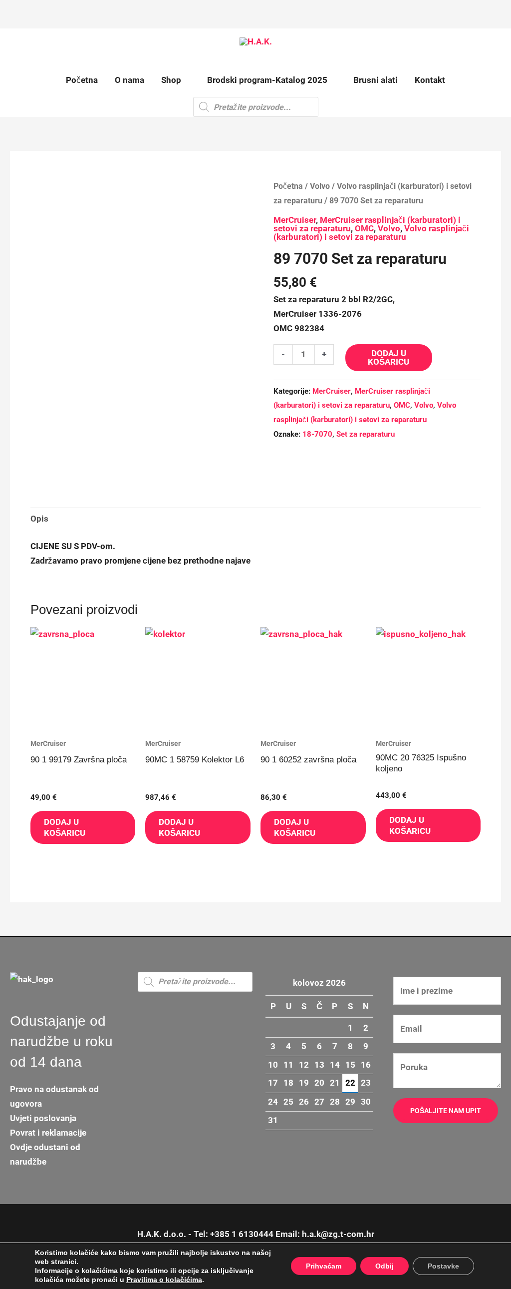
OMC (364, 228)
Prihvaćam (323, 1266)
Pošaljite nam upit (445, 1111)
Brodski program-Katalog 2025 (267, 80)
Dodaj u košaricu (388, 357)
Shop (171, 80)
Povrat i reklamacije (48, 1133)
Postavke (443, 1266)
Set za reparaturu (365, 434)
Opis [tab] (39, 519)
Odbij (384, 1266)
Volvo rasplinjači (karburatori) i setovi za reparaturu (371, 232)
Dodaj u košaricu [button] (64, 827)
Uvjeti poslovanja (43, 1118)
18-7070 (317, 434)
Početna (82, 80)
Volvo (320, 186)
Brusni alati (375, 80)
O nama (129, 80)
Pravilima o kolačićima (164, 1280)
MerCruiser (294, 220)
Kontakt (430, 80)
